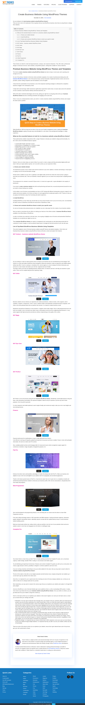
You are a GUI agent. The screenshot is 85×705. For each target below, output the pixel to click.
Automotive (25, 680)
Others (24, 676)
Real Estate (55, 680)
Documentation (68, 1)
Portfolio (54, 678)
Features (46, 4)
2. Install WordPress (24, 37)
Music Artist (45, 684)
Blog (4, 686)
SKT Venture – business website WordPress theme (29, 43)
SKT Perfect (20, 51)
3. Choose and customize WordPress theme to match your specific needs (37, 39)
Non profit (45, 690)
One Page (45, 692)
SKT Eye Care (20, 49)
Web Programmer (22, 58)
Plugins (54, 676)
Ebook (34, 676)
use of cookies (48, 704)
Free (34, 688)
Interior (34, 696)
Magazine (45, 678)
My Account (78, 1)
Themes (39, 4)
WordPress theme (57, 643)
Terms (4, 690)
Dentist (24, 694)
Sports (54, 686)
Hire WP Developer (7, 680)
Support (71, 4)
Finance (19, 53)
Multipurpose (45, 682)
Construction (26, 690)
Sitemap (4, 688)
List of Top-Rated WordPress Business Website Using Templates (32, 41)
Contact (79, 4)
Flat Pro (19, 56)
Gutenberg (35, 690)
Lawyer (44, 676)
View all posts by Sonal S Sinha (42, 653)
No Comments (47, 17)
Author (24, 678)
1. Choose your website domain (27, 35)
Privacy (4, 692)
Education (35, 680)
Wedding (55, 692)
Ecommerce (35, 678)
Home (33, 4)
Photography (45, 696)
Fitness (34, 686)
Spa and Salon (56, 684)
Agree (54, 704)
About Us (5, 676)
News (44, 686)
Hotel (34, 692)
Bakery (24, 682)
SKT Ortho (19, 45)
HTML (34, 694)
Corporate (25, 692)
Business (25, 686)
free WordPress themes (53, 648)
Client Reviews (62, 4)
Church (24, 688)
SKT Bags (19, 47)
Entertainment (36, 682)
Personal (45, 694)
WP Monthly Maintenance (8, 684)
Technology (55, 688)
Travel (54, 690)
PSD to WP (5, 682)
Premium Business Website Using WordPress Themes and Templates (31, 30)
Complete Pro (21, 60)
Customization (6, 678)
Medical (44, 680)
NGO (44, 688)
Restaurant (55, 682)
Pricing (53, 4)
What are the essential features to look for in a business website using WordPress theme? (38, 32)
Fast (34, 684)
